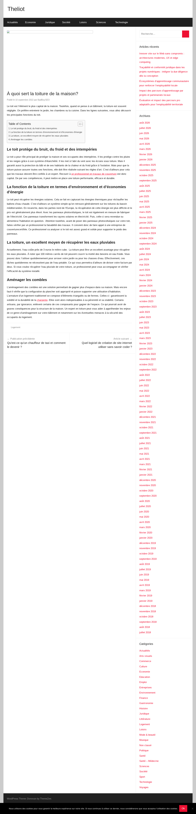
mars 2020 (145, 527)
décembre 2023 (147, 291)
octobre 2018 (146, 616)
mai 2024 (144, 264)
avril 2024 (144, 270)
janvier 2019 (145, 601)
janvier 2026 (145, 159)
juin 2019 (144, 574)
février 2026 (145, 154)
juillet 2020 (145, 506)
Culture (143, 666)
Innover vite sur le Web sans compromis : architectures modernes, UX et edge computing (161, 58)
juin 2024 (144, 259)
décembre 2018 (147, 606)
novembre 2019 (147, 548)
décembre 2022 (147, 354)
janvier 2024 (145, 285)
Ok (183, 808)
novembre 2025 (147, 170)
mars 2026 (145, 149)
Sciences (101, 22)
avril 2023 (144, 333)
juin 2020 (144, 511)
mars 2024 (145, 275)
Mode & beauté (147, 734)
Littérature (144, 719)
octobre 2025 (146, 175)
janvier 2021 (145, 474)
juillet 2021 (145, 443)
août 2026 (144, 122)
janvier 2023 (145, 348)
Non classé (145, 745)
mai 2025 (144, 201)
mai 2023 (144, 327)
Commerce (145, 661)
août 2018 (144, 627)
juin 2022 (144, 385)
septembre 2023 (148, 306)
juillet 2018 (145, 632)
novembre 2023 (147, 296)
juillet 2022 (145, 380)
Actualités (12, 22)
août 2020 (144, 501)
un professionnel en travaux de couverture (94, 174)
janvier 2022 (145, 411)
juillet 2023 (145, 317)
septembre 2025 (148, 180)
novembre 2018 (147, 611)
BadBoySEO (44, 100)
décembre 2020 (147, 480)
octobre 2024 (146, 238)
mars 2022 (145, 401)
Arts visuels (145, 656)
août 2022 (144, 375)
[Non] (192, 808)
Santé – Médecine (149, 761)
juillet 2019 (145, 569)
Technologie (121, 22)
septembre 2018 (148, 622)
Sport (142, 776)
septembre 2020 (148, 495)
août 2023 (144, 312)
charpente (42, 300)
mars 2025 (145, 212)
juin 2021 (144, 448)
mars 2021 (145, 464)
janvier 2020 (145, 537)
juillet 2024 (145, 254)
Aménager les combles (21, 139)
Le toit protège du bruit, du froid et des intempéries (34, 128)
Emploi (143, 682)
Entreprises (145, 687)
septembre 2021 (148, 432)
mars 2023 (145, 338)
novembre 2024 (147, 233)
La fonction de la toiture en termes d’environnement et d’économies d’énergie (46, 132)
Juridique (50, 22)
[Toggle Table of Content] (79, 124)
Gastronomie (146, 703)
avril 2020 (144, 522)
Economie (30, 22)
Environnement (147, 692)
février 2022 (145, 406)
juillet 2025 (145, 191)
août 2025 (144, 186)
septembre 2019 (148, 559)
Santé (142, 755)
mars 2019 (145, 590)
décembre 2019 (147, 543)
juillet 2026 (145, 128)
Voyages (144, 787)
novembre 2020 (147, 485)
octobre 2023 (146, 301)
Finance (143, 698)
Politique (144, 750)
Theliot (16, 9)
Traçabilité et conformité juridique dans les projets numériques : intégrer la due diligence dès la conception (163, 71)
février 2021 (145, 469)
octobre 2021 (146, 427)
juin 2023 (144, 322)
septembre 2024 (148, 243)
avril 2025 (144, 207)
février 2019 (145, 595)
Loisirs (83, 22)
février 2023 (145, 343)
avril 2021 (144, 459)
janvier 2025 (145, 222)
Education (144, 677)
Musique (143, 740)
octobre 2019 (146, 553)
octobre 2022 (146, 364)
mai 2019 (144, 580)
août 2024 (144, 249)
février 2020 (145, 532)
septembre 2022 (148, 369)
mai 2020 (144, 516)
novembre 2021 (147, 422)
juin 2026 (144, 133)
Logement (15, 327)
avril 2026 (144, 144)
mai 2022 (144, 390)
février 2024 (145, 280)
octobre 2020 (146, 490)
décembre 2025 (147, 165)
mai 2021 (144, 453)
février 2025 (145, 217)
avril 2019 (144, 585)
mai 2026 (144, 138)
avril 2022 (144, 396)
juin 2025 (144, 196)
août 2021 (144, 438)
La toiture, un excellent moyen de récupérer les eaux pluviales (39, 135)
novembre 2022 (147, 359)
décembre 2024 (147, 228)
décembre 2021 (147, 417)
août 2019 (144, 564)
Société (66, 22)
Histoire (143, 708)
